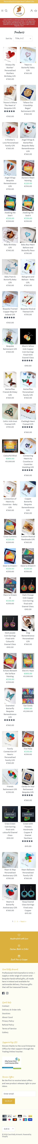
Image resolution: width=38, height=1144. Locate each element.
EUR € (7, 1129)
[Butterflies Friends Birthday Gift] (10, 379)
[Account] (31, 10)
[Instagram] (7, 993)
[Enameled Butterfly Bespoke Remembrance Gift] (10, 696)
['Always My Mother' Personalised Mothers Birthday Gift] (10, 55)
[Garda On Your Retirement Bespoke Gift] (28, 777)
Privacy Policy (8, 1021)
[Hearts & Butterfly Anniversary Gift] (10, 892)
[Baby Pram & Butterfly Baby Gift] (10, 267)
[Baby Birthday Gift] (10, 235)
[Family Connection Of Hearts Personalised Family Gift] (10, 739)
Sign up (8, 1101)
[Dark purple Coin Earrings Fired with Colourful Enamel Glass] (10, 623)
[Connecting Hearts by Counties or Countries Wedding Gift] (28, 446)
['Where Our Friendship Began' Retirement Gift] (28, 93)
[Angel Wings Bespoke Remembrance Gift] (10, 168)
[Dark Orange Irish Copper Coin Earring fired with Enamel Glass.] (28, 585)
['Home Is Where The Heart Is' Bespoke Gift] (10, 93)
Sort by (9, 38)
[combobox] (22, 38)
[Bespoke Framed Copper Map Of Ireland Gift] (10, 299)
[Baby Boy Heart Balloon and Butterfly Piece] (28, 235)
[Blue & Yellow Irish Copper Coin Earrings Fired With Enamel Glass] (28, 336)
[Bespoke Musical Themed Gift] (28, 299)
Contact (5, 1006)
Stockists (6, 1013)
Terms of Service (9, 1028)
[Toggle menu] (2, 10)
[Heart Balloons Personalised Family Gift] (28, 860)
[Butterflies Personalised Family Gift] (28, 379)
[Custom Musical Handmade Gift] (28, 527)
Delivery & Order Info (11, 1010)
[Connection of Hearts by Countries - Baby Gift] (10, 489)
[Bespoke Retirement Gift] (10, 336)
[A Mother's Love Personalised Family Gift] (10, 130)
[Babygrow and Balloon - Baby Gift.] (28, 267)
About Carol (7, 1017)
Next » (23, 921)
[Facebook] (3, 993)
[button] (9, 111)
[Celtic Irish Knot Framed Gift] (10, 411)
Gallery (5, 1032)
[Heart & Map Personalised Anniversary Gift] (10, 860)
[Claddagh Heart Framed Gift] (28, 411)
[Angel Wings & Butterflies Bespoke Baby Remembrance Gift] (28, 130)
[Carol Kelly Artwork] (19, 10)
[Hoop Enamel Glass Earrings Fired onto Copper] (28, 892)
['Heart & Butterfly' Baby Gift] (28, 55)
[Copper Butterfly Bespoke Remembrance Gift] (28, 489)
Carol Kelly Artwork (15, 1135)
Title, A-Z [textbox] (19, 38)
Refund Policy (8, 1025)
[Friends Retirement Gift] (10, 777)
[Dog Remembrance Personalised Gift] (28, 623)
